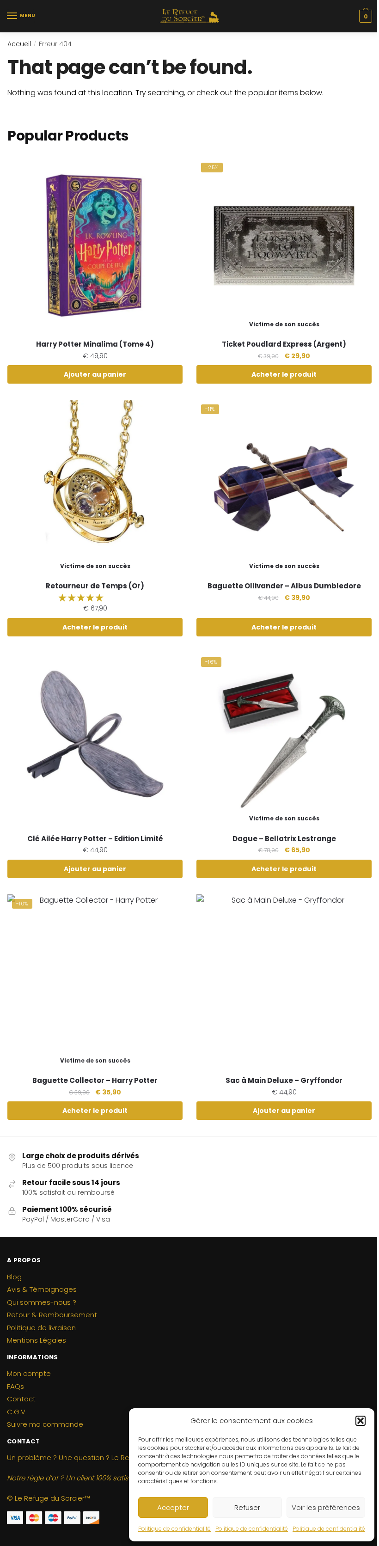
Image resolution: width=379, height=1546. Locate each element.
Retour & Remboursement (52, 1315)
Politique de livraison (41, 1327)
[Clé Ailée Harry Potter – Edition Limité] (95, 740)
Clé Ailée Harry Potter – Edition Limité (95, 838)
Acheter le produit (284, 374)
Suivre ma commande (45, 1424)
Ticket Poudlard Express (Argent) (284, 344)
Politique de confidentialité (174, 1529)
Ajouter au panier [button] (95, 374)
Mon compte (29, 1373)
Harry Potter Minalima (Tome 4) (95, 344)
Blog (14, 1277)
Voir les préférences (326, 1507)
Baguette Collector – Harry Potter (95, 1080)
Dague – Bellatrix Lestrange (284, 838)
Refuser (247, 1507)
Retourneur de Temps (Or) (95, 586)
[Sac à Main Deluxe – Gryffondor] (284, 981)
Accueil (19, 44)
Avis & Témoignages (42, 1289)
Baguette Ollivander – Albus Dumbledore (284, 586)
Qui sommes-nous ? (41, 1302)
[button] (360, 1420)
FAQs (15, 1386)
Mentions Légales (36, 1340)
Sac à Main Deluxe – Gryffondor (284, 1080)
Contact (21, 1399)
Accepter (173, 1507)
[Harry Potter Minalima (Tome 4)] (95, 245)
